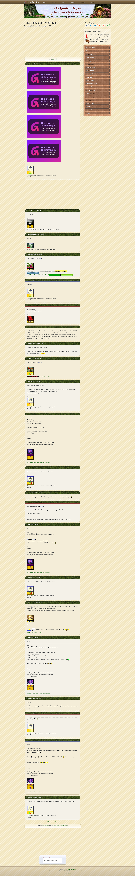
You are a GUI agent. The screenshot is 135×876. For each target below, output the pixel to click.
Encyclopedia (89, 110)
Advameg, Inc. (67, 869)
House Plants (89, 77)
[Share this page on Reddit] (99, 25)
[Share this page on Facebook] (87, 25)
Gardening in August (91, 61)
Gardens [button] (54, 2)
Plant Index (88, 106)
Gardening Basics (90, 64)
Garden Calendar (90, 57)
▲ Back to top (67, 873)
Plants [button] (63, 2)
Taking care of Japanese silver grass (60, 58)
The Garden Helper (32, 2)
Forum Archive (89, 54)
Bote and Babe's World (44, 376)
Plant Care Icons (90, 100)
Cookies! (88, 113)
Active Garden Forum (52, 822)
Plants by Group (90, 70)
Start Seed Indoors (90, 90)
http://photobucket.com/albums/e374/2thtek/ (38, 275)
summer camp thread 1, (33, 632)
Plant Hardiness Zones (91, 83)
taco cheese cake (46, 58)
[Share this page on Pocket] (103, 25)
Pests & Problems (90, 87)
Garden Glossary (90, 96)
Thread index (54, 59)
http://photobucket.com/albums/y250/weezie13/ (38, 462)
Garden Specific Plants (91, 74)
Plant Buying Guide (90, 80)
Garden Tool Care (90, 93)
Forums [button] (83, 2)
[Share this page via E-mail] (108, 25)
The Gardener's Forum (91, 51)
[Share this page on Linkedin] (95, 25)
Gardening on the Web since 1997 (80, 14)
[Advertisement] (53, 42)
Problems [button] (73, 2)
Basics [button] (44, 2)
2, (39, 632)
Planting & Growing (91, 67)
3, (40, 632)
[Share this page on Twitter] (91, 25)
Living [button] (92, 2)
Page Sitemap (73, 869)
